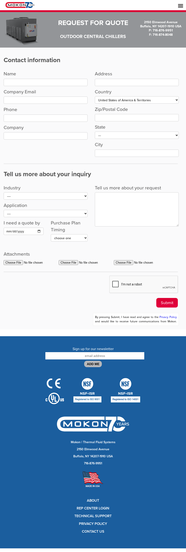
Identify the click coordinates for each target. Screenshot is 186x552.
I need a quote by (22, 222)
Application (15, 205)
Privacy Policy (168, 317)
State (100, 127)
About (93, 500)
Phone (10, 109)
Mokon (76, 442)
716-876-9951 (93, 463)
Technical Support (93, 516)
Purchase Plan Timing (66, 226)
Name (10, 73)
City (99, 144)
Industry (12, 187)
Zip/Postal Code (111, 109)
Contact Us (93, 531)
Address (103, 73)
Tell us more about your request (128, 187)
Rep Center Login (93, 508)
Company (14, 127)
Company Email (20, 91)
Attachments (17, 254)
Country (103, 91)
